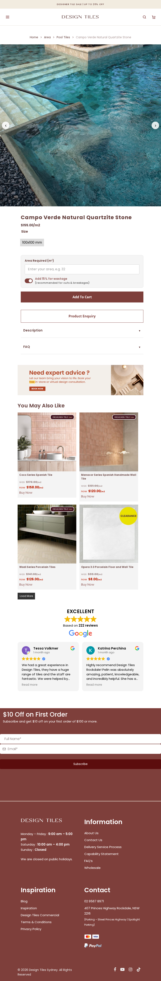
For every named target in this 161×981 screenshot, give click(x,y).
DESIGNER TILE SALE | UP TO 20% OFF (80, 4)
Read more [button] (30, 685)
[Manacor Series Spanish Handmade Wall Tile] (108, 441)
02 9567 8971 (94, 901)
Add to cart (82, 297)
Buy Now (25, 492)
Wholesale (92, 868)
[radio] (32, 242)
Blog (24, 901)
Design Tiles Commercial (40, 915)
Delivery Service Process (103, 847)
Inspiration (29, 908)
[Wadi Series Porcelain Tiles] (47, 534)
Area (47, 37)
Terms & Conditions (36, 922)
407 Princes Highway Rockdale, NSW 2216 (112, 911)
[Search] (144, 17)
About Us (91, 833)
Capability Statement (101, 854)
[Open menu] (7, 17)
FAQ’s (88, 861)
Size (24, 231)
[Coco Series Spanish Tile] (47, 441)
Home (34, 37)
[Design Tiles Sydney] (81, 17)
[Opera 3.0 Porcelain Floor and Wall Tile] (108, 534)
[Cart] (154, 17)
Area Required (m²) (39, 261)
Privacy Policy (31, 929)
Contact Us (93, 840)
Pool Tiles (63, 37)
